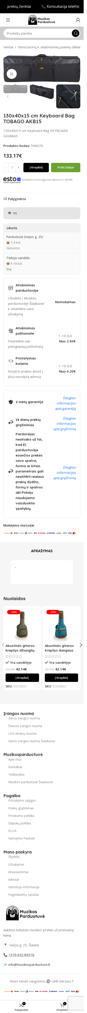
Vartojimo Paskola (21, 838)
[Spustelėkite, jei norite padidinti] (12, 74)
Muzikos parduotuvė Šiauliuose (30, 782)
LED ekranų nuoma (22, 733)
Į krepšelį (36, 167)
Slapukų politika (19, 823)
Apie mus (15, 759)
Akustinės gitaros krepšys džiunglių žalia (20, 650)
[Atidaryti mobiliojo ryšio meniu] (8, 20)
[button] (7, 68)
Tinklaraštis (16, 774)
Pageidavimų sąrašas (23, 894)
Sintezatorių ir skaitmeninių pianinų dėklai (49, 47)
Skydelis (14, 857)
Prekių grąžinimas (21, 808)
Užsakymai (16, 864)
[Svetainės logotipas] (41, 19)
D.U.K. (12, 831)
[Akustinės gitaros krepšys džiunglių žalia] (22, 625)
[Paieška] (75, 33)
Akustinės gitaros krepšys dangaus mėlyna (59, 650)
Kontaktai (15, 767)
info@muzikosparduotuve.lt (29, 964)
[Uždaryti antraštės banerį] (78, 6)
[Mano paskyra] (78, 20)
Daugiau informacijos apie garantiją (65, 403)
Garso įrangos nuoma (24, 718)
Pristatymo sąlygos (22, 800)
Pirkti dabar (65, 167)
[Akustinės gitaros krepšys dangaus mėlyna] (61, 625)
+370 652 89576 (21, 954)
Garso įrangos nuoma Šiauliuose (31, 741)
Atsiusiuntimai (18, 872)
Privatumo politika (21, 816)
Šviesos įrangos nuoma (25, 726)
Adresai (13, 879)
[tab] (42, 551)
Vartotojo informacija (23, 887)
